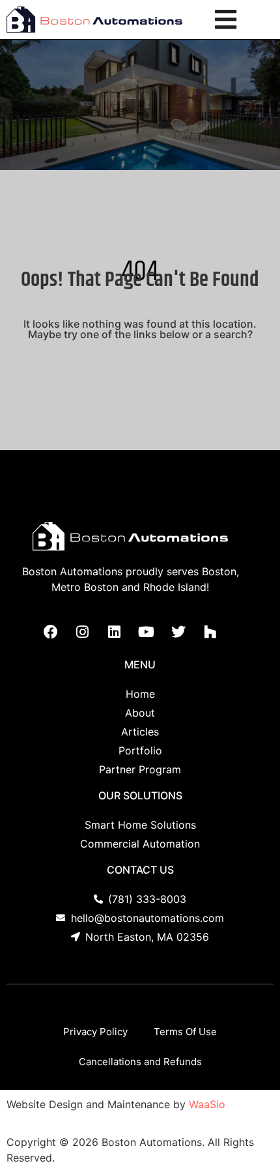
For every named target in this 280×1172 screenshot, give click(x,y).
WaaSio (207, 1104)
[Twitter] (178, 632)
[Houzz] (210, 632)
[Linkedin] (114, 632)
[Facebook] (50, 632)
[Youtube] (146, 632)
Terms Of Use (185, 1031)
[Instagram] (82, 632)
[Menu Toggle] (225, 19)
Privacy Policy (95, 1031)
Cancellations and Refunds (140, 1061)
